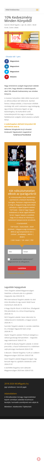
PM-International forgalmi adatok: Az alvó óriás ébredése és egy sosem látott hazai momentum (20, 302)
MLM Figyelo (15, 25)
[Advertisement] (22, 441)
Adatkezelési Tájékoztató (22, 407)
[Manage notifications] (39, 459)
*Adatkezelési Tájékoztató (16, 273)
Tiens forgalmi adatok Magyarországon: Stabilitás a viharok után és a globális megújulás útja (19, 293)
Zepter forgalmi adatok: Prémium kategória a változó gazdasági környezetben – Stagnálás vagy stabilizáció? (21, 337)
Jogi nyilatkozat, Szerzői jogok (15, 387)
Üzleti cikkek (13, 27)
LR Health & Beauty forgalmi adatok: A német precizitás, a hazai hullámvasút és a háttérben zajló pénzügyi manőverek (21, 346)
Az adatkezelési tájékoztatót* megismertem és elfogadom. (20, 260)
